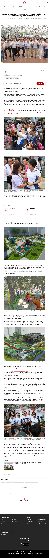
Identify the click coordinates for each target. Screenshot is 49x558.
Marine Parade (9, 481)
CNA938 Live (14, 525)
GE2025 (3, 481)
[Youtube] (22, 541)
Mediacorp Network (41, 519)
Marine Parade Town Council (18, 481)
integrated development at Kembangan (13, 373)
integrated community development (20, 371)
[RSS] (28, 541)
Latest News (9, 6)
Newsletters (3, 534)
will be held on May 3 (37, 400)
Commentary (35, 6)
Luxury (13, 523)
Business (3, 521)
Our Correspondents (41, 523)
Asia (25, 6)
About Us (29, 519)
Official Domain (9, 553)
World (13, 532)
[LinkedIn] (25, 541)
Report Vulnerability (31, 553)
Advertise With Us (30, 521)
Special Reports (4, 532)
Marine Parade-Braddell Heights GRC (31, 481)
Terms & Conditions (16, 553)
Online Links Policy (39, 553)
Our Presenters (30, 523)
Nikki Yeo (5, 74)
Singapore (15, 6)
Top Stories (3, 6)
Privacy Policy (23, 553)
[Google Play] (20, 544)
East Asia (29, 6)
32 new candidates (11, 110)
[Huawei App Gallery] (26, 544)
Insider (40, 6)
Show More (24, 218)
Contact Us (39, 521)
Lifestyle (2, 523)
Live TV (2, 530)
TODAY (45, 6)
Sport (13, 530)
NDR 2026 (21, 6)
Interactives (14, 528)
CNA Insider (14, 521)
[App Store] (21, 544)
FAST (39, 83)
